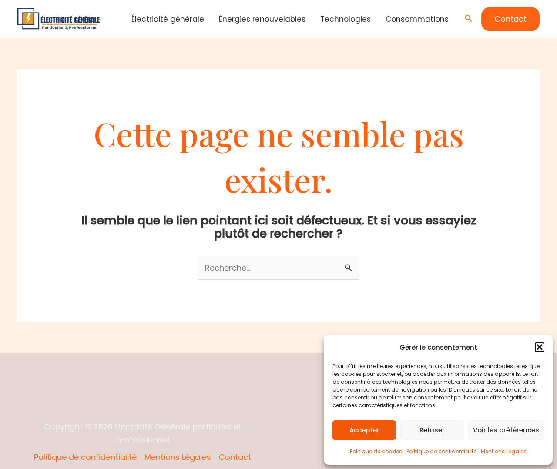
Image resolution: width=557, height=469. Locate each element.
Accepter (364, 430)
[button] (539, 347)
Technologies (345, 19)
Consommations (417, 19)
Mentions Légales (504, 451)
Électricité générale (167, 19)
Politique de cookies (376, 451)
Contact (235, 457)
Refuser (432, 430)
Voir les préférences (506, 430)
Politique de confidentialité (441, 451)
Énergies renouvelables (262, 19)
